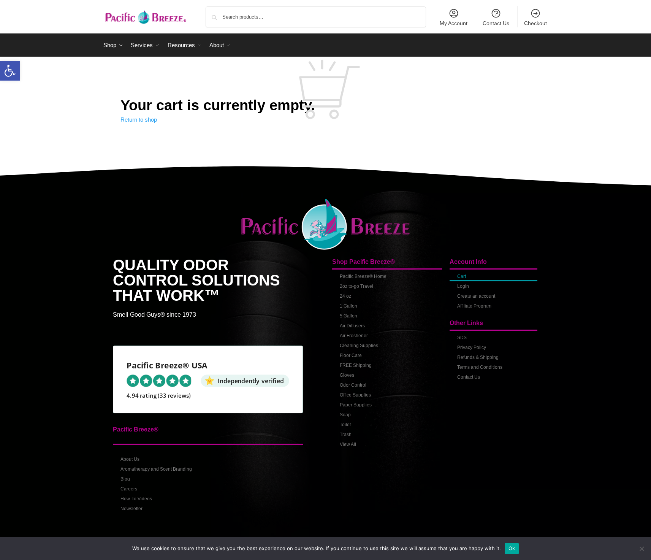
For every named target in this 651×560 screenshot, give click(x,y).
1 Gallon (348, 306)
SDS (462, 337)
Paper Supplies (356, 405)
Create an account (476, 296)
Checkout (535, 23)
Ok (511, 548)
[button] (10, 71)
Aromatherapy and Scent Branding (156, 469)
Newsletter (131, 508)
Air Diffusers (352, 325)
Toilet (345, 424)
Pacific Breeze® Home (363, 276)
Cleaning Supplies (359, 345)
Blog (125, 479)
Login (463, 286)
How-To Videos (136, 498)
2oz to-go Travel (356, 286)
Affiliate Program (474, 306)
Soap (345, 414)
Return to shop (138, 120)
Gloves (347, 375)
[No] (641, 548)
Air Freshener (354, 335)
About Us (129, 459)
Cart (461, 276)
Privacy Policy (471, 347)
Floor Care (351, 355)
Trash (346, 434)
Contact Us (496, 23)
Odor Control (353, 385)
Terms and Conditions (479, 367)
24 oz (345, 296)
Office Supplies (355, 395)
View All (348, 444)
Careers (128, 489)
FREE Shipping (356, 365)
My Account (453, 23)
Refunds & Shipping (478, 357)
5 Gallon (348, 316)
